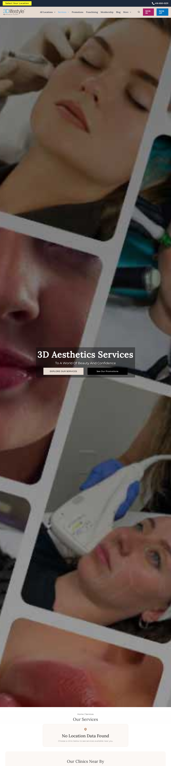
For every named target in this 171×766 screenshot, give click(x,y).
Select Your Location (17, 3)
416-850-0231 (161, 3)
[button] (54, 12)
